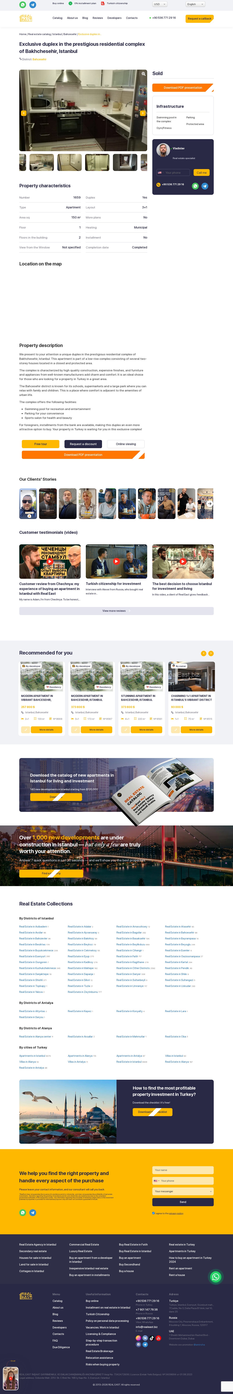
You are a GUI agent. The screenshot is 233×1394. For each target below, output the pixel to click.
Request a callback (199, 18)
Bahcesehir (70, 34)
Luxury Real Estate (80, 1251)
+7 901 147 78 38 (147, 1309)
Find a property (51, 873)
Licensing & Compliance (101, 1334)
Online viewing (126, 444)
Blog (85, 18)
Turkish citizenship (117, 3)
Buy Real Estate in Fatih (133, 1244)
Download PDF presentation (83, 454)
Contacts (131, 18)
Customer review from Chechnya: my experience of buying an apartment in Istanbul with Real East (49, 589)
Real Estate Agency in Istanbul (37, 1244)
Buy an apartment (130, 1257)
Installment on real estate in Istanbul (108, 1307)
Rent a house (177, 1275)
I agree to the (169, 1213)
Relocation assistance (99, 1357)
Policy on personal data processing (107, 1320)
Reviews (98, 18)
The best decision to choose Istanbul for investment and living (182, 586)
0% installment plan (85, 3)
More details (47, 729)
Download (56, 797)
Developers (114, 18)
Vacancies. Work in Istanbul (102, 1327)
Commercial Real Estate (84, 1244)
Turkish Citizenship (97, 1314)
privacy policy (176, 1213)
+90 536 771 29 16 (164, 17)
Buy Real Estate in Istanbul (135, 1251)
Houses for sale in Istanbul (35, 1257)
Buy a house (126, 1271)
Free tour (40, 444)
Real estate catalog (39, 34)
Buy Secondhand (129, 1264)
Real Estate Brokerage (99, 1351)
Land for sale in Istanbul (33, 1264)
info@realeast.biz (147, 1327)
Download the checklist (152, 1112)
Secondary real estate (33, 1251)
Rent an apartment (180, 1268)
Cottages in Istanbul (31, 1271)
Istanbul (57, 34)
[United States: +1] (160, 172)
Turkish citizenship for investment (113, 584)
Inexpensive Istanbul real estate (88, 1268)
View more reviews (114, 610)
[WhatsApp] (215, 1276)
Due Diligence (61, 1347)
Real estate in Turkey (182, 1244)
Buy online (58, 3)
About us (72, 18)
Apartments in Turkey (182, 1251)
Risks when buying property (102, 1364)
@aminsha (199, 1344)
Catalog (57, 18)
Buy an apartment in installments (89, 1275)
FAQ (55, 1340)
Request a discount (83, 444)
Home (22, 34)
